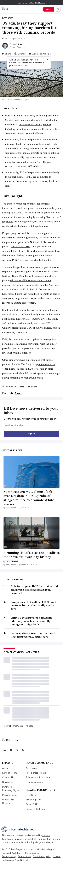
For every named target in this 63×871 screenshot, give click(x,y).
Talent (18, 393)
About (5, 768)
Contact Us (8, 777)
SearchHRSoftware (36, 808)
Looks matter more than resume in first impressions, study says (34, 635)
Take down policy (42, 856)
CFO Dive (31, 794)
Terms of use (24, 856)
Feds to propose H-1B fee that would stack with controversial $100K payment (34, 590)
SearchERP (32, 804)
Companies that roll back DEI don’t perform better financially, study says (33, 605)
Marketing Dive (33, 799)
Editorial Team (9, 772)
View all (7, 725)
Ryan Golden (16, 44)
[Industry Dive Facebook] (11, 750)
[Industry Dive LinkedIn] (4, 750)
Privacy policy (9, 856)
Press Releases (9, 794)
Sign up (49, 9)
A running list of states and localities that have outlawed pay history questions (31, 556)
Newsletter (7, 782)
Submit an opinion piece (38, 777)
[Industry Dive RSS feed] (23, 750)
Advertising (31, 768)
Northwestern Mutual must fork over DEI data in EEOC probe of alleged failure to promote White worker (28, 497)
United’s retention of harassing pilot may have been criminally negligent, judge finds (31, 621)
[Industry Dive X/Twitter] (17, 750)
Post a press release (23, 725)
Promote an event (35, 782)
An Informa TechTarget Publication (31, 3)
